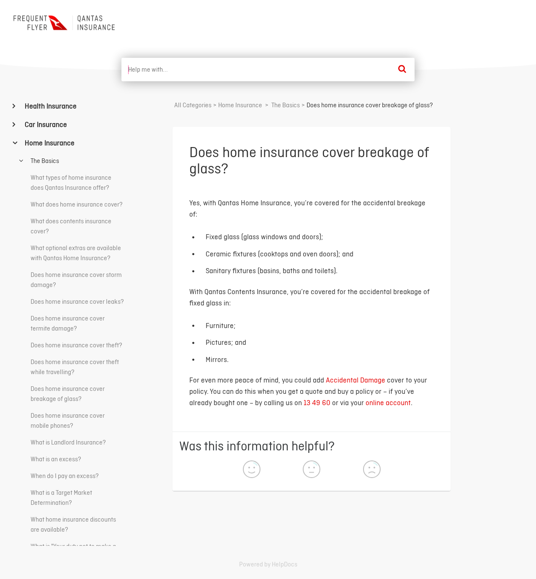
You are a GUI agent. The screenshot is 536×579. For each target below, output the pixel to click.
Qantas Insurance (493, 20)
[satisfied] (252, 470)
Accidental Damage (355, 380)
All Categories (192, 105)
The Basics (44, 160)
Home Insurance (49, 142)
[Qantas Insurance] (65, 23)
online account (388, 402)
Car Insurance (45, 124)
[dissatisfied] (372, 470)
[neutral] (311, 470)
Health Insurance (50, 106)
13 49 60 (317, 402)
